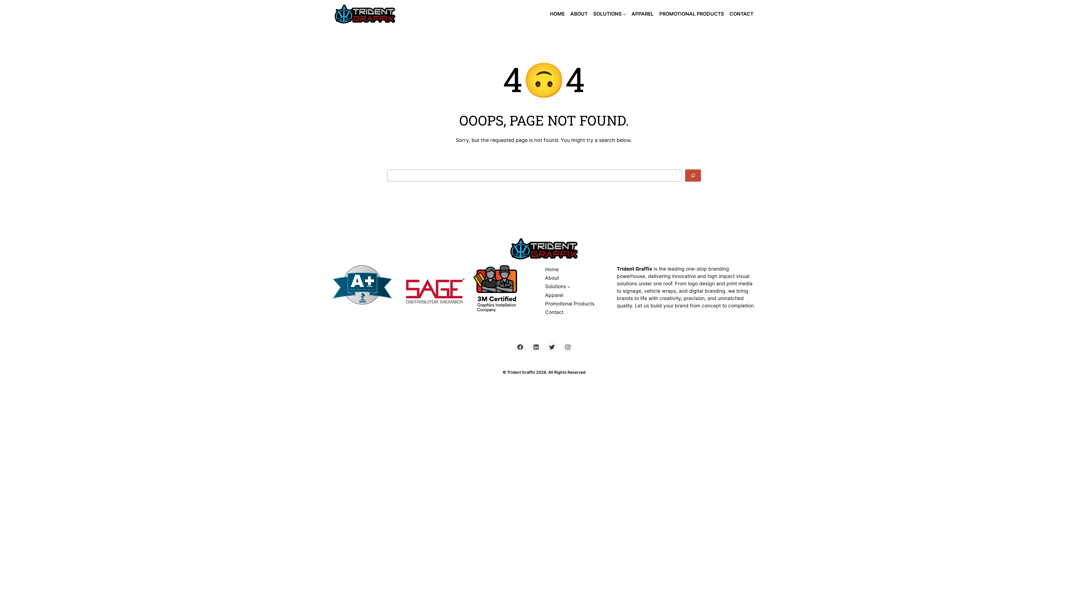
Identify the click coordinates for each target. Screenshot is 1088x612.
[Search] (693, 175)
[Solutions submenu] (624, 13)
